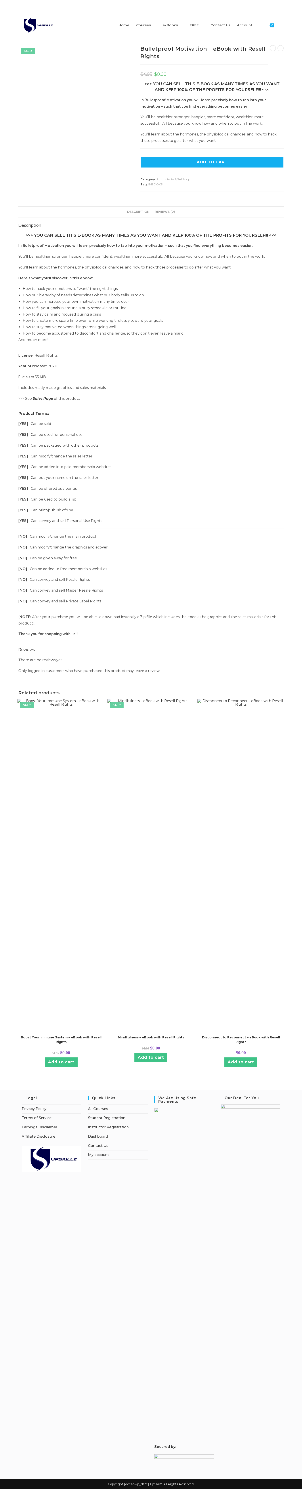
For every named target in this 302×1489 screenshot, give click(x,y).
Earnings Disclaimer (39, 1127)
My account (98, 1155)
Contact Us (98, 1146)
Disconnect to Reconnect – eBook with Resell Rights (241, 1039)
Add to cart (212, 162)
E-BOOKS (155, 184)
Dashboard (98, 1136)
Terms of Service (37, 1118)
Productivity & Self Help (173, 179)
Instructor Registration (108, 1127)
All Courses (98, 1109)
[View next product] (280, 48)
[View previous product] (273, 48)
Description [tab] (138, 212)
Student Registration (106, 1118)
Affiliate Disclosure (38, 1136)
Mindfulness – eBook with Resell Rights (151, 1037)
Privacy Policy (34, 1109)
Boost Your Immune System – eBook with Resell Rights (61, 1039)
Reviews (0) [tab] (165, 212)
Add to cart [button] (61, 1062)
